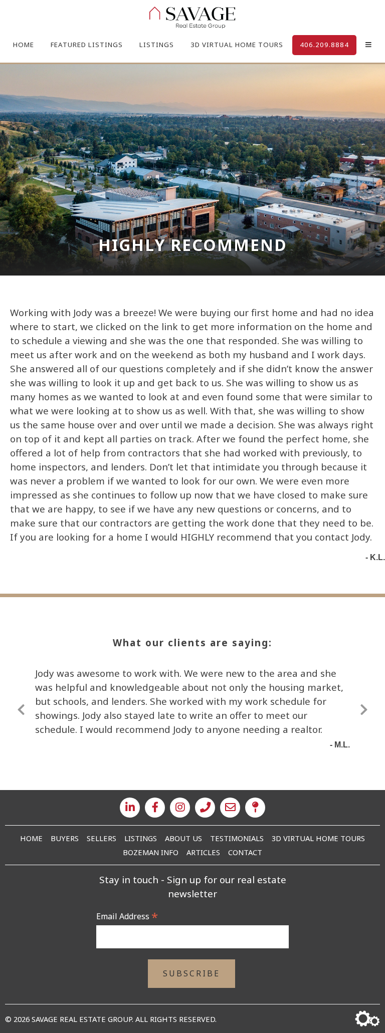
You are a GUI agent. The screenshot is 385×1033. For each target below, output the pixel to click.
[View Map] (255, 808)
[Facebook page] (155, 808)
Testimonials (237, 838)
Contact (245, 852)
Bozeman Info (150, 852)
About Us (183, 838)
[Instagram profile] (180, 808)
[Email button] (230, 808)
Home (23, 44)
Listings (156, 44)
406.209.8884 (324, 44)
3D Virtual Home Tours (236, 44)
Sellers (101, 838)
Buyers (65, 838)
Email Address (127, 916)
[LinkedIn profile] (130, 808)
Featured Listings (87, 44)
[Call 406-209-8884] (205, 808)
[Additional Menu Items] (368, 45)
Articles (203, 852)
